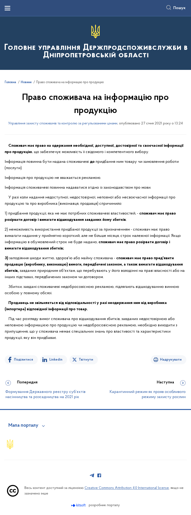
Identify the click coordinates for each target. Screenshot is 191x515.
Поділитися (23, 360)
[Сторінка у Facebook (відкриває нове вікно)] (99, 475)
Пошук (179, 8)
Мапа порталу (23, 425)
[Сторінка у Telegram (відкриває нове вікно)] (92, 475)
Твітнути (86, 360)
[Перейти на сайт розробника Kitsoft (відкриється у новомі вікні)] (78, 505)
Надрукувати (171, 360)
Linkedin (55, 360)
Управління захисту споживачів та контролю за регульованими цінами (62, 123)
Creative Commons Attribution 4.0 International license (127, 488)
